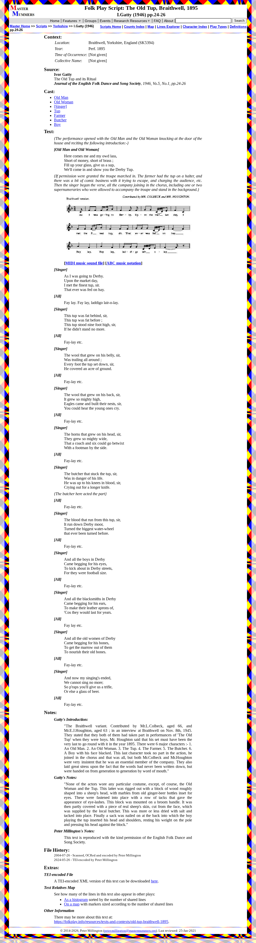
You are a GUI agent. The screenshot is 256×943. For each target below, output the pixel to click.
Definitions (238, 27)
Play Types (218, 27)
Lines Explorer (168, 27)
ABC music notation (123, 263)
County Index (134, 27)
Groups (90, 21)
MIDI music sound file (84, 263)
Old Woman (63, 102)
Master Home (20, 26)
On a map (72, 904)
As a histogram (76, 899)
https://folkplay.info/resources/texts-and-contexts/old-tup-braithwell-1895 (111, 921)
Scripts (41, 26)
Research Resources (132, 21)
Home (55, 21)
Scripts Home (110, 27)
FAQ (157, 21)
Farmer (59, 115)
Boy (57, 124)
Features (72, 21)
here (154, 881)
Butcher (60, 120)
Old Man (61, 97)
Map (151, 27)
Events (105, 21)
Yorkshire (60, 26)
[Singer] (60, 106)
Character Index (195, 27)
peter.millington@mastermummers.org (130, 930)
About (168, 21)
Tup (57, 111)
